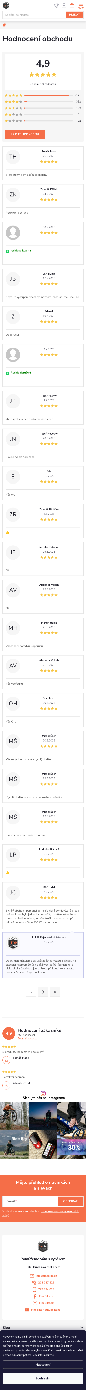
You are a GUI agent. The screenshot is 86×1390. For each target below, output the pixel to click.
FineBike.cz (46, 1296)
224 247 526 (46, 1283)
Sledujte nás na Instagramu (44, 1098)
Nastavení (43, 1364)
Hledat (74, 15)
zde (51, 1355)
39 (55, 992)
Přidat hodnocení (25, 134)
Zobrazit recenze (27, 1038)
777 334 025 (46, 1289)
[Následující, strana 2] (43, 992)
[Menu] (80, 5)
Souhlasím (43, 1378)
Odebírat (70, 1201)
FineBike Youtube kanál (46, 1310)
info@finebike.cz (46, 1276)
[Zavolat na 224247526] (56, 5)
